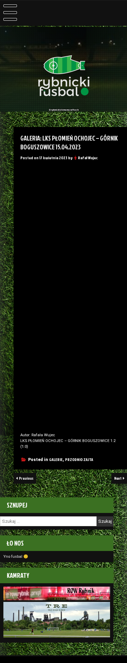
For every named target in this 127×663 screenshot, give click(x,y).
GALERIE (56, 459)
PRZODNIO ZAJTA (79, 459)
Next (118, 478)
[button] (27, 171)
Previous (26, 478)
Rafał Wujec (88, 158)
